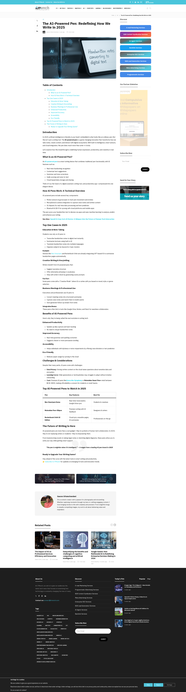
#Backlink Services (58, 615)
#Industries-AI (58, 625)
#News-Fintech (41, 638)
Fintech (69, 8)
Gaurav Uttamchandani (52, 32)
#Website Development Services (46, 661)
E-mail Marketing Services (84, 586)
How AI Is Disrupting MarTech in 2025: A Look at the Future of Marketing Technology (93, 480)
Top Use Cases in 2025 (55, 98)
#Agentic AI (40, 615)
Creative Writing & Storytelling (61, 104)
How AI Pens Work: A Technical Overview (65, 95)
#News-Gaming (53, 638)
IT (56, 8)
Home (113, 15)
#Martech (63, 628)
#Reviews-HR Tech (42, 652)
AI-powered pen (51, 161)
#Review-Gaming (62, 645)
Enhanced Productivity (58, 110)
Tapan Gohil (38, 559)
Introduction (51, 90)
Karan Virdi (66, 561)
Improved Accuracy (57, 112)
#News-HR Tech (65, 638)
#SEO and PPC (54, 655)
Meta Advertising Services (83, 598)
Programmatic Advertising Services (87, 590)
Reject (158, 685)
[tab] (142, 579)
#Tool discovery (48, 658)
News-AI (68, 546)
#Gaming (39, 625)
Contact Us (48, 2)
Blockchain (107, 8)
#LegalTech (53, 628)
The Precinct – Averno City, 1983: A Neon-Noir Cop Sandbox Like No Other (57, 480)
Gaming (98, 8)
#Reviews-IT (54, 652)
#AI (48, 615)
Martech (78, 8)
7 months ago (103, 561)
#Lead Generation (42, 628)
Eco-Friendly (55, 118)
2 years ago (45, 559)
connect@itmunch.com (51, 600)
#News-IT (39, 642)
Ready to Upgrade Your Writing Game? (64, 127)
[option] (47, 546)
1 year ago (62, 32)
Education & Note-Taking (59, 101)
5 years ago (72, 561)
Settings (169, 685)
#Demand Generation (62, 619)
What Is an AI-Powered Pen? (61, 93)
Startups (90, 8)
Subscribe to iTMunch (52, 462)
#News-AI (59, 635)
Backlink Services (81, 614)
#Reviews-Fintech (52, 648)
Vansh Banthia (95, 561)
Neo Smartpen (56, 254)
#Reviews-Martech (42, 655)
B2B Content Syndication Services (86, 594)
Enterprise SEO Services (83, 602)
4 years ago (127, 613)
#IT (67, 625)
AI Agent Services (81, 610)
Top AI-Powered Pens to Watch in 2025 (60, 121)
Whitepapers (117, 8)
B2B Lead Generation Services (85, 606)
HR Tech (62, 8)
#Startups (65, 655)
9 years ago (127, 601)
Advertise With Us (59, 2)
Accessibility (55, 115)
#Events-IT (50, 622)
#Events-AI (40, 622)
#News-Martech (50, 642)
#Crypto (50, 619)
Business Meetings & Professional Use (64, 107)
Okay (148, 685)
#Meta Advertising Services (45, 632)
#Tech (38, 658)
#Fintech (59, 622)
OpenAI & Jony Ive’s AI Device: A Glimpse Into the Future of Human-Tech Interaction (82, 219)
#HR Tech (47, 625)
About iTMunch (39, 2)
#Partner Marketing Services (45, 645)
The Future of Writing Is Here (57, 124)
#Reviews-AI (40, 648)
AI (83, 8)
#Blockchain (40, 619)
